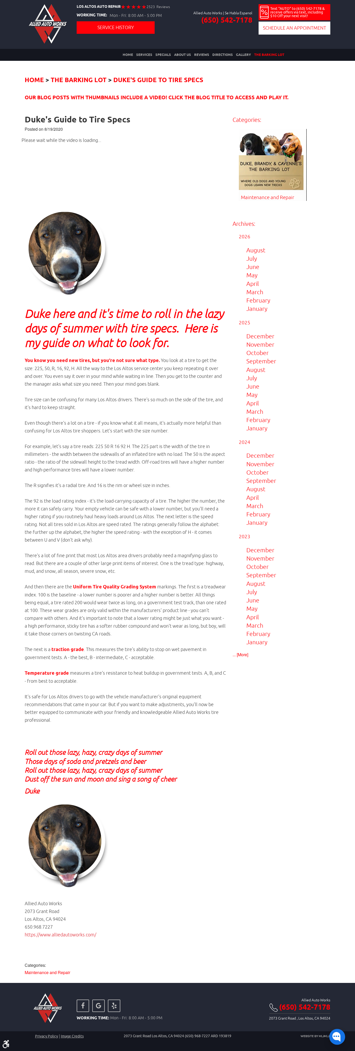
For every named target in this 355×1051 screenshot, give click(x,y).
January (256, 308)
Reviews (201, 54)
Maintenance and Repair (47, 972)
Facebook (83, 1006)
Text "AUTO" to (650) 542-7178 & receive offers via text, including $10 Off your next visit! (297, 12)
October (257, 352)
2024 (244, 442)
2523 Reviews (158, 7)
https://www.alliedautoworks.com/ (60, 934)
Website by (315, 1036)
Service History (115, 27)
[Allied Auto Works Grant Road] (48, 24)
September (261, 361)
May (252, 275)
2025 (244, 322)
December (260, 336)
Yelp (114, 1006)
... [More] (240, 655)
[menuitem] (128, 55)
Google (98, 1006)
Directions (222, 54)
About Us (182, 54)
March (254, 291)
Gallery (243, 54)
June (252, 266)
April (252, 283)
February (258, 300)
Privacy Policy (46, 1036)
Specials (163, 54)
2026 (244, 236)
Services (144, 54)
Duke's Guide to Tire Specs (158, 80)
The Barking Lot (269, 54)
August (255, 250)
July (251, 258)
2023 (244, 536)
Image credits (72, 1036)
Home (128, 54)
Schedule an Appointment (294, 28)
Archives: (244, 223)
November (260, 344)
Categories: (247, 119)
